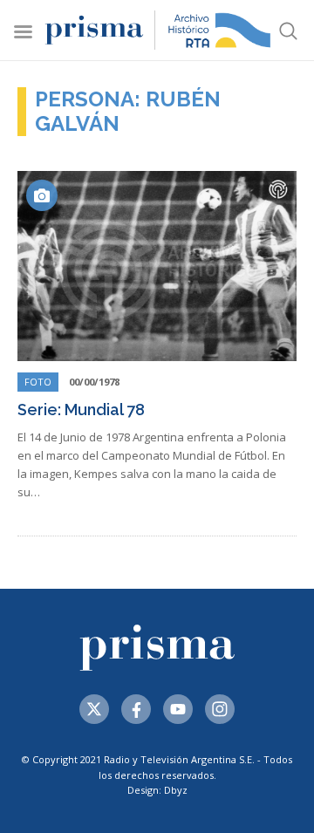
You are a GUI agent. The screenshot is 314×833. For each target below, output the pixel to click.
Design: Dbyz (157, 789)
